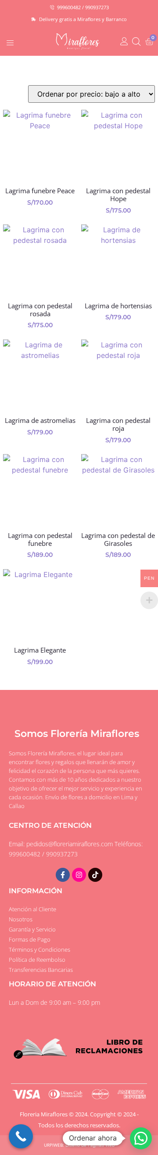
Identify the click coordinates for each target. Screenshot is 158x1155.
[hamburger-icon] (10, 41)
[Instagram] (79, 875)
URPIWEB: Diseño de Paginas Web (79, 1145)
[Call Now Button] (21, 1136)
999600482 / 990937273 (43, 854)
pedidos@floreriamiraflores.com (69, 844)
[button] (141, 1138)
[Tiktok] (95, 875)
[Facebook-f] (63, 875)
